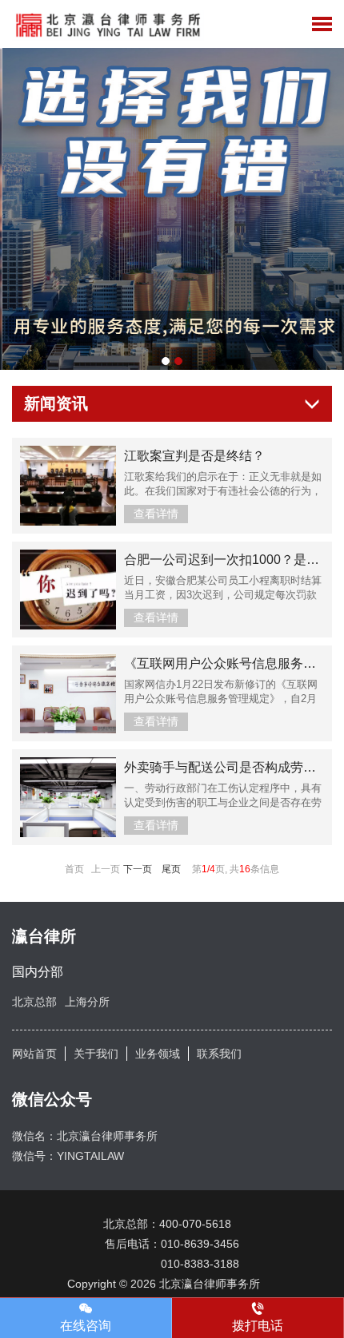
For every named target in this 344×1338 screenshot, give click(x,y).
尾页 (171, 869)
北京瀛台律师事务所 (215, 1283)
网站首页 (34, 1053)
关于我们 (96, 1053)
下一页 (137, 869)
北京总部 (34, 1001)
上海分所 (87, 1001)
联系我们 (219, 1053)
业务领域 (157, 1053)
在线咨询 (85, 1325)
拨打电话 (257, 1325)
